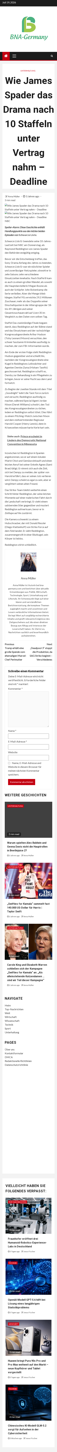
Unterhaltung (27, 70)
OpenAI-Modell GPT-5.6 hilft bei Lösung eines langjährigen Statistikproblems (26, 1303)
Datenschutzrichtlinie (16, 1064)
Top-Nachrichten (14, 1009)
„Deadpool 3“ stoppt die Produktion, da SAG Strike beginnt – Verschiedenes (41, 652)
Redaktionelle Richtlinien (18, 1060)
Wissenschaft (12, 1020)
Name (12, 730)
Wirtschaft (11, 1016)
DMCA (9, 1057)
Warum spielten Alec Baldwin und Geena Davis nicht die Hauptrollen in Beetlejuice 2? (27, 846)
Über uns (10, 1049)
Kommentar (15, 688)
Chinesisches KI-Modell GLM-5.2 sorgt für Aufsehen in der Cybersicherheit (27, 1429)
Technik (9, 1024)
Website (12, 752)
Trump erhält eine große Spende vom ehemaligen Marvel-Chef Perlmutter (15, 652)
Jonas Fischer (29, 1251)
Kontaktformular (14, 1053)
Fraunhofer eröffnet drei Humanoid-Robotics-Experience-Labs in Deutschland (27, 1242)
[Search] (52, 56)
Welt (7, 1013)
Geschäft (13, 1324)
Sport (8, 1028)
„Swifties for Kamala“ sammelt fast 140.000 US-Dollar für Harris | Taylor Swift (28, 907)
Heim (8, 1005)
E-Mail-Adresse (17, 741)
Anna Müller (14, 196)
